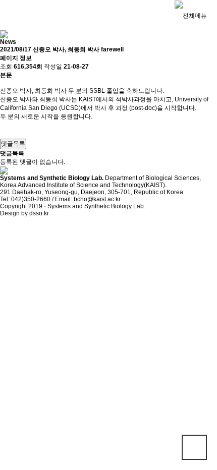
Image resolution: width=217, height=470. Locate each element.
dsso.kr (39, 213)
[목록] (5, 130)
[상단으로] (194, 447)
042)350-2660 (30, 199)
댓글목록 (13, 143)
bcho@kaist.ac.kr (97, 199)
